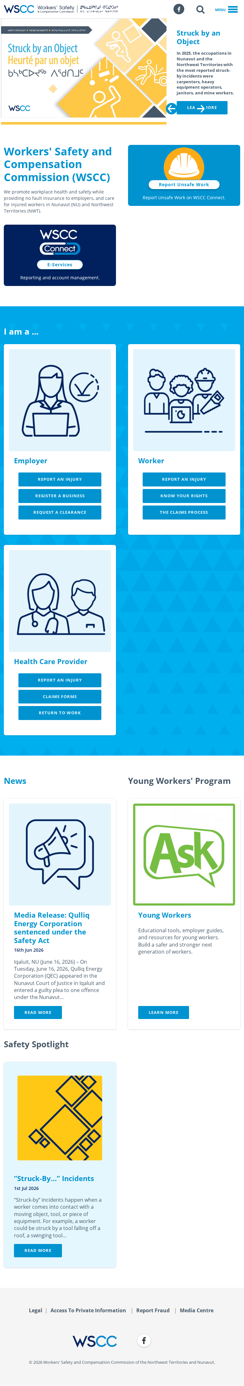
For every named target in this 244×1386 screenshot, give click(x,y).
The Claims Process (184, 512)
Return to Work (60, 713)
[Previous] (171, 108)
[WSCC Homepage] (60, 1341)
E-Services (59, 265)
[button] (200, 9)
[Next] (201, 108)
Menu (220, 9)
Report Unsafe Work (184, 184)
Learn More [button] (164, 1012)
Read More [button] (37, 1012)
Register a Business (60, 496)
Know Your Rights (184, 496)
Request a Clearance (59, 512)
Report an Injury (60, 479)
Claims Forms (60, 696)
